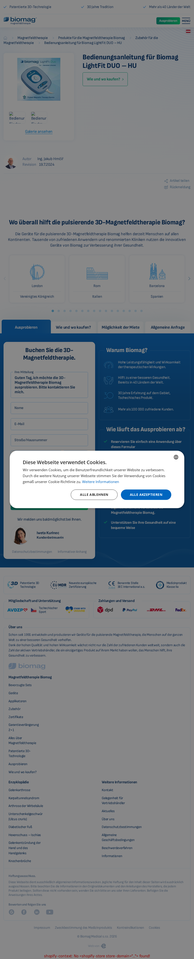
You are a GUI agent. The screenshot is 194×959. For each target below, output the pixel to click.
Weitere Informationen (100, 481)
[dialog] (97, 479)
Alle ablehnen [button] (94, 494)
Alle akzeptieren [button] (146, 494)
